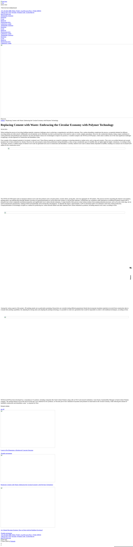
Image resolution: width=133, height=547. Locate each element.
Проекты (3, 17)
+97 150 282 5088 (6, 11)
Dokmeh (12, 541)
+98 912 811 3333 (6, 12)
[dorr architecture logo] (4, 1)
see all (2, 409)
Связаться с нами (6, 24)
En (3, 3)
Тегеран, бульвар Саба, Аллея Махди (23, 12)
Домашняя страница (7, 15)
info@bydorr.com (6, 14)
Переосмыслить (5, 22)
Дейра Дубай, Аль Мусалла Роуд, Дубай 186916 (26, 11)
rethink (3, 120)
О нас (2, 19)
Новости (3, 20)
